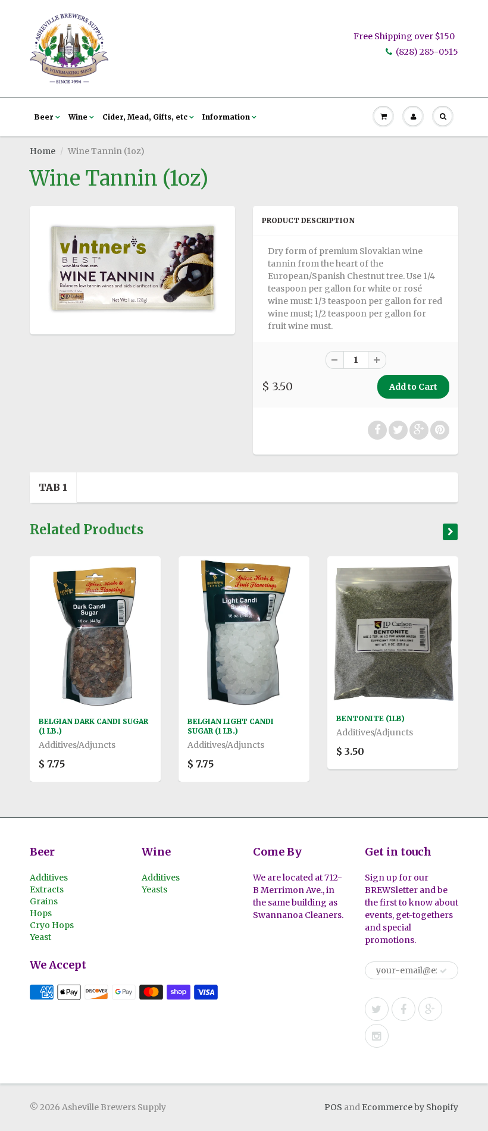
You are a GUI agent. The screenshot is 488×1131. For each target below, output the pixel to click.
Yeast (40, 937)
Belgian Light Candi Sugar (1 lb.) (230, 726)
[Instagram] (377, 1036)
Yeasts (154, 889)
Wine (77, 116)
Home (42, 151)
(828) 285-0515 (427, 52)
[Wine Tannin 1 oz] (132, 268)
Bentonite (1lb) (370, 718)
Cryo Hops (52, 925)
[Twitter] (377, 1009)
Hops (41, 913)
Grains (44, 901)
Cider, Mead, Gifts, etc (144, 116)
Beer (44, 116)
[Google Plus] (430, 1009)
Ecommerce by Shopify (410, 1107)
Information (226, 116)
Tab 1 (53, 487)
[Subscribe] (443, 970)
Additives (49, 877)
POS (333, 1107)
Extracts (47, 889)
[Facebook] (403, 1009)
